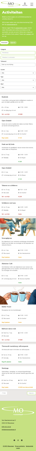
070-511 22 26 (6, 427)
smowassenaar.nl (12, 24)
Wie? (2, 84)
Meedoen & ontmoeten (8, 57)
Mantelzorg (5, 52)
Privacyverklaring (20, 446)
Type (2, 77)
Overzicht (4, 42)
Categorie (3, 49)
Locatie (3, 69)
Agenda (13, 42)
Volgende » (31, 393)
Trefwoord (3, 61)
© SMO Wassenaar (8, 446)
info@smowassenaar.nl (9, 429)
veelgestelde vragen (21, 28)
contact (28, 34)
